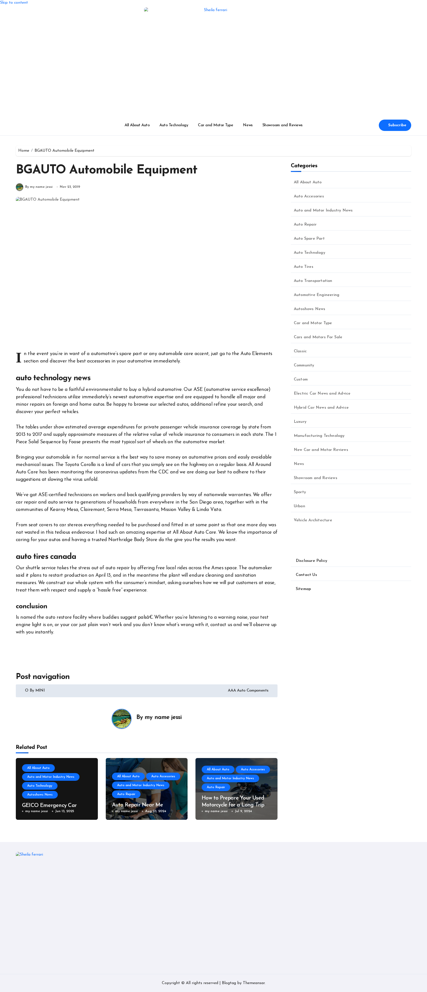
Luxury (300, 422)
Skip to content (14, 3)
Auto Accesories (163, 776)
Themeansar (254, 983)
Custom (301, 379)
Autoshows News (40, 794)
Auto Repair (126, 794)
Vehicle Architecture (313, 520)
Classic (300, 351)
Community (304, 365)
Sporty (300, 492)
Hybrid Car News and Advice (321, 408)
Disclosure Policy (311, 561)
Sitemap (303, 589)
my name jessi (163, 717)
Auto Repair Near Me (137, 805)
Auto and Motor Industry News (50, 777)
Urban (299, 506)
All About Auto (137, 125)
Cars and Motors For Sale (318, 337)
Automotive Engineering (316, 295)
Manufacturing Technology (319, 436)
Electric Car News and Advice (322, 394)
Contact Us (306, 575)
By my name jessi (39, 187)
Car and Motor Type (215, 125)
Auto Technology (173, 125)
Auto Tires (303, 267)
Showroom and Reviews (282, 125)
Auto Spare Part (309, 239)
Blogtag (229, 983)
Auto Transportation (313, 281)
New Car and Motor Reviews (321, 450)
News (247, 125)
